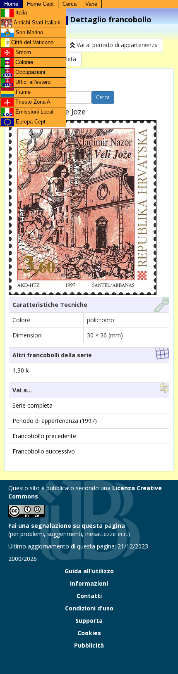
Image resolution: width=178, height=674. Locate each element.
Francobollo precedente (44, 436)
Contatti (89, 596)
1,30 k (20, 370)
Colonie (23, 62)
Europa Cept (30, 122)
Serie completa (32, 405)
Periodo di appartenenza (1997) (54, 421)
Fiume (22, 92)
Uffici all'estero (32, 82)
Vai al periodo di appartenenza (116, 45)
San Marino (28, 32)
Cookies (89, 633)
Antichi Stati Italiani (36, 22)
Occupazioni (29, 72)
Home (11, 4)
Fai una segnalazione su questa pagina (66, 525)
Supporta (89, 620)
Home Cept (40, 4)
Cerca (70, 4)
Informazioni (89, 583)
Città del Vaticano (31, 42)
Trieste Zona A (32, 102)
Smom (22, 52)
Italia (20, 12)
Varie (91, 4)
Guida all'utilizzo (89, 571)
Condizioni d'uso (89, 608)
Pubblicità (89, 645)
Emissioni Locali (34, 112)
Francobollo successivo (43, 451)
